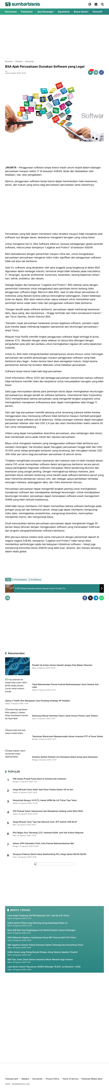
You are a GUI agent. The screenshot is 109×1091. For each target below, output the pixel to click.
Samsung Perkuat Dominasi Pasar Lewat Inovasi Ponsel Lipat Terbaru (65, 715)
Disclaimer (37, 1079)
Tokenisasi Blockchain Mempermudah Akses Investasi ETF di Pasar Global (67, 736)
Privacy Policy (52, 1079)
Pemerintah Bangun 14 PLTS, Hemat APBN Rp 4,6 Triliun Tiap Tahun (45, 800)
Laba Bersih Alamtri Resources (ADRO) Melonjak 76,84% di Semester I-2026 (43, 966)
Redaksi (25, 1079)
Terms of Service (70, 1079)
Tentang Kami (11, 1079)
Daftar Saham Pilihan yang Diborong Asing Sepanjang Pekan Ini (37, 923)
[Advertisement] (54, 37)
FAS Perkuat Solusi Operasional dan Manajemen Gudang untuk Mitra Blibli (48, 811)
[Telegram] (96, 598)
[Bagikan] (101, 72)
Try (6, 71)
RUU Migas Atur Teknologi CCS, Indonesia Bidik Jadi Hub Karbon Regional (48, 832)
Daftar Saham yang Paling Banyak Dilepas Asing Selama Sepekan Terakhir (42, 952)
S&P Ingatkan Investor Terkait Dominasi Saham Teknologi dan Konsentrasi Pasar (45, 945)
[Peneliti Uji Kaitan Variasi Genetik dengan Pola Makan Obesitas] (17, 666)
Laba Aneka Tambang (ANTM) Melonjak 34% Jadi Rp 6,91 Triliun (38, 915)
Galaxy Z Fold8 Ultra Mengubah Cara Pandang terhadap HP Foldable (37, 700)
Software (36, 579)
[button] (89, 4)
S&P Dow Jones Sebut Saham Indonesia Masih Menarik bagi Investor (40, 959)
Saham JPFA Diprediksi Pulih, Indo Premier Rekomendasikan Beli (43, 843)
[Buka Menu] (96, 4)
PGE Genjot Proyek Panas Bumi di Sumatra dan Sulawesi (39, 779)
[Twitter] (90, 598)
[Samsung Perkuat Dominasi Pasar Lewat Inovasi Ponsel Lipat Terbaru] (17, 717)
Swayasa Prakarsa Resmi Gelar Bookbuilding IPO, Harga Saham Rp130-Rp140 (49, 854)
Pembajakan (21, 579)
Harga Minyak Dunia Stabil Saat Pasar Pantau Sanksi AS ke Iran (43, 789)
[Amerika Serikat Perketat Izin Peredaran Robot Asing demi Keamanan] (17, 758)
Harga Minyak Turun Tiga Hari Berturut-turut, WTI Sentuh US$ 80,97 (45, 822)
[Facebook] (84, 598)
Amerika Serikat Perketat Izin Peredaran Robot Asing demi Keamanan (65, 757)
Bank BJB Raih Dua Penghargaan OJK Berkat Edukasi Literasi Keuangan (41, 930)
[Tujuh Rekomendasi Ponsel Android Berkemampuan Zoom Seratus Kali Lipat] (17, 687)
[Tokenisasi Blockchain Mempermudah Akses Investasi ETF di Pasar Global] (17, 737)
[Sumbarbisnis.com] (22, 4)
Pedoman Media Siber (92, 1079)
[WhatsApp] (101, 598)
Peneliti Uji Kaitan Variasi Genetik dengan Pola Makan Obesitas (62, 665)
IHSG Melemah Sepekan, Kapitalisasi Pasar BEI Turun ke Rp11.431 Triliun (41, 937)
